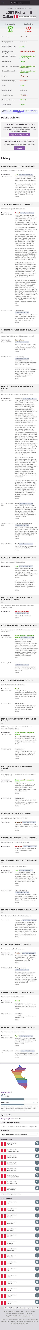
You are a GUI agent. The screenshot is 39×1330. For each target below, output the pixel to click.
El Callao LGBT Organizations (10, 1122)
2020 (17, 249)
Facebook (20, 1308)
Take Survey (19, 148)
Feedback (11, 1311)
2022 (17, 263)
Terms (33, 1311)
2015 (27, 403)
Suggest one (33, 1126)
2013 (16, 507)
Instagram (28, 1308)
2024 (10, 342)
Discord (7, 1308)
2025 (35, 484)
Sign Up (17, 1323)
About (5, 1311)
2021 (10, 1002)
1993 (26, 227)
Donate (27, 1311)
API (22, 1311)
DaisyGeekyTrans (7, 1119)
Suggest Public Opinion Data (19, 135)
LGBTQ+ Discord (18, 111)
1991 (32, 184)
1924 (10, 176)
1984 (11, 214)
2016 (30, 234)
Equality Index (5, 1092)
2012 (11, 1037)
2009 (11, 872)
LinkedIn (35, 1308)
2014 (7, 503)
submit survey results (7, 1108)
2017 (10, 637)
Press (18, 1311)
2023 (20, 280)
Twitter (13, 1308)
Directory (29, 1314)
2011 (6, 523)
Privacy (8, 1314)
